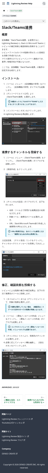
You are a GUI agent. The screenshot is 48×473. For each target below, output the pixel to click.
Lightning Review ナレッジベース (16, 419)
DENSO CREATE (8, 453)
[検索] (44, 3)
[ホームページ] (4, 11)
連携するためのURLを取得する (26, 234)
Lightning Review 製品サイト (14, 436)
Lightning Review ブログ (12, 440)
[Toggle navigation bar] (3, 3)
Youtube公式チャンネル (12, 422)
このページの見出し (11, 21)
